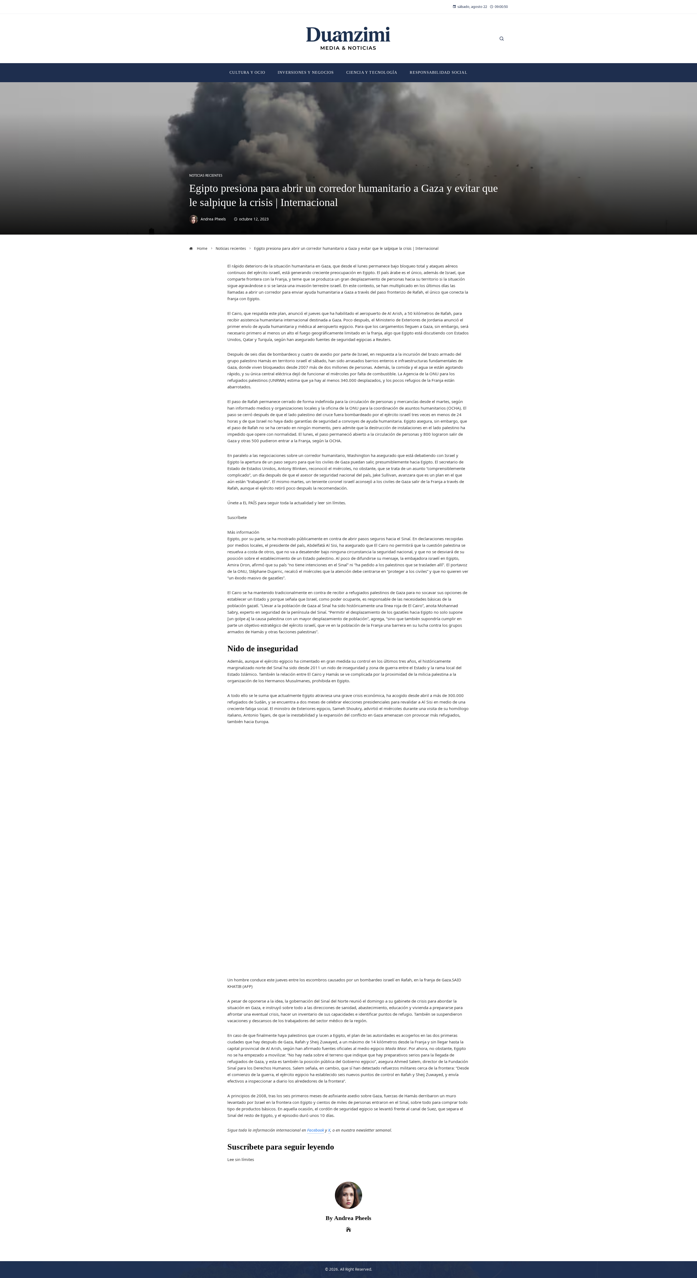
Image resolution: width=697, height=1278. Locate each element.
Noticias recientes (205, 175)
